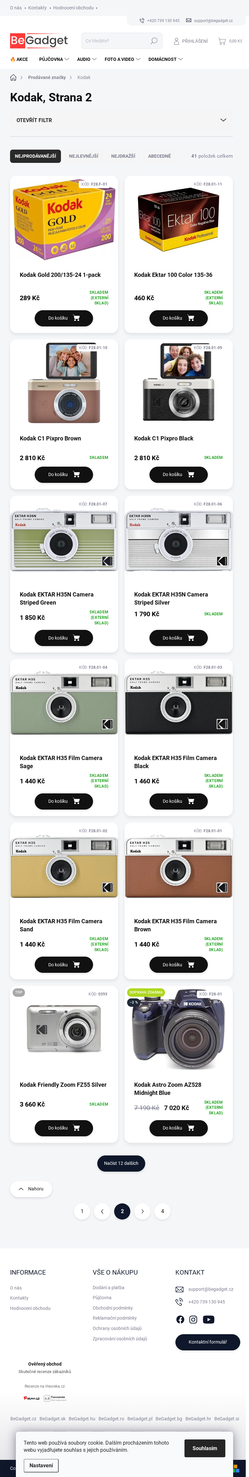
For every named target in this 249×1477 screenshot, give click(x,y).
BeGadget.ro (111, 1418)
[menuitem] (21, 59)
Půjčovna (102, 1297)
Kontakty (37, 7)
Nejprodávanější (35, 156)
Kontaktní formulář (208, 1342)
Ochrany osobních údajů (117, 1328)
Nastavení (41, 1465)
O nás (16, 7)
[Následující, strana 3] (142, 1211)
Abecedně (159, 156)
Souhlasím (205, 1448)
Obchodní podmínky (113, 1308)
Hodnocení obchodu (73, 7)
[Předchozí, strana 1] (102, 1211)
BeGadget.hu (82, 1418)
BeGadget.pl (139, 1418)
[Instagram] (193, 1318)
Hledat (153, 40)
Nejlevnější (83, 156)
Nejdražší (123, 156)
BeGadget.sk (52, 1418)
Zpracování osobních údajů (120, 1338)
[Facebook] (180, 1318)
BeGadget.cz (23, 1418)
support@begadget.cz (210, 1289)
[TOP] (64, 1032)
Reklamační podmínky (115, 1318)
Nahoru (35, 1188)
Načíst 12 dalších (121, 1163)
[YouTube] (208, 1318)
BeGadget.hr (198, 1418)
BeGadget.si (226, 1418)
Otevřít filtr (34, 120)
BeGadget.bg (169, 1418)
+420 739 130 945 (206, 1301)
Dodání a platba (108, 1287)
